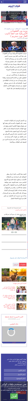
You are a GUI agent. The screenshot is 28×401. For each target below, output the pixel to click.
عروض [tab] (16, 264)
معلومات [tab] (22, 264)
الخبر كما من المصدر (20, 210)
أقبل (14, 396)
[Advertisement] (14, 104)
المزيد (13, 342)
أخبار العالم (17, 28)
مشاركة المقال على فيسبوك (18, 258)
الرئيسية (24, 28)
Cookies (9, 392)
